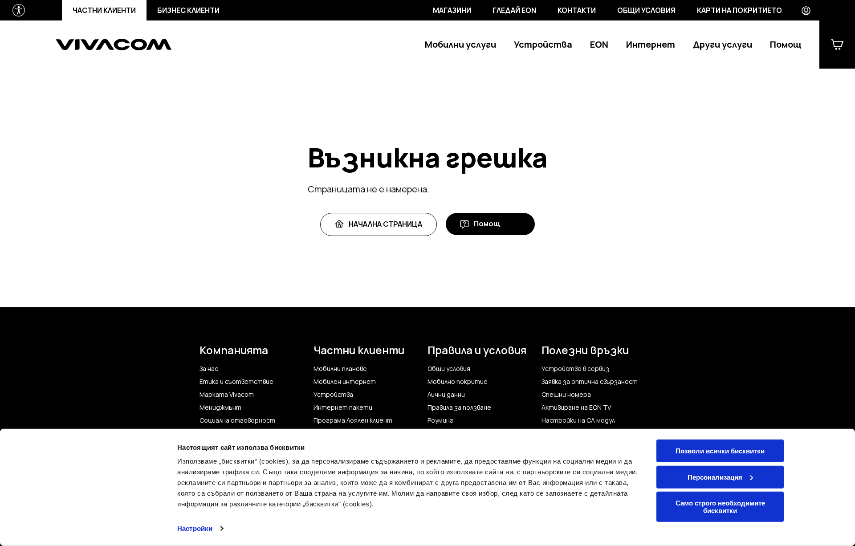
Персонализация (715, 477)
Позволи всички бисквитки (720, 451)
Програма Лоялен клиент (353, 420)
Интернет (650, 45)
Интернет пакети (343, 407)
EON (599, 45)
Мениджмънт (220, 407)
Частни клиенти (104, 10)
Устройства (543, 45)
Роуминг (440, 420)
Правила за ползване (459, 407)
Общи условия (646, 10)
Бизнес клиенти (188, 10)
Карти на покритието (739, 10)
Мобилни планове (340, 369)
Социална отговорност (237, 420)
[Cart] (837, 44)
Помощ (786, 45)
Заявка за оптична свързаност (590, 382)
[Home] (113, 44)
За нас (209, 369)
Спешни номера (566, 395)
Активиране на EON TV (576, 407)
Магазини (452, 10)
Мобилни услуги (460, 45)
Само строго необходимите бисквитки (720, 506)
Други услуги (722, 45)
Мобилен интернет (345, 382)
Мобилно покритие (458, 382)
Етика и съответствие (236, 382)
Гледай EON (514, 10)
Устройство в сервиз (575, 369)
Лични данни (446, 395)
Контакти (577, 10)
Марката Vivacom (227, 395)
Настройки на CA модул (578, 420)
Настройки (194, 528)
